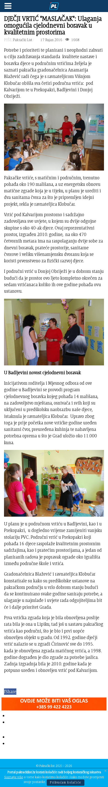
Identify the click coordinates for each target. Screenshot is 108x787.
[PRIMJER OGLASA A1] (54, 703)
